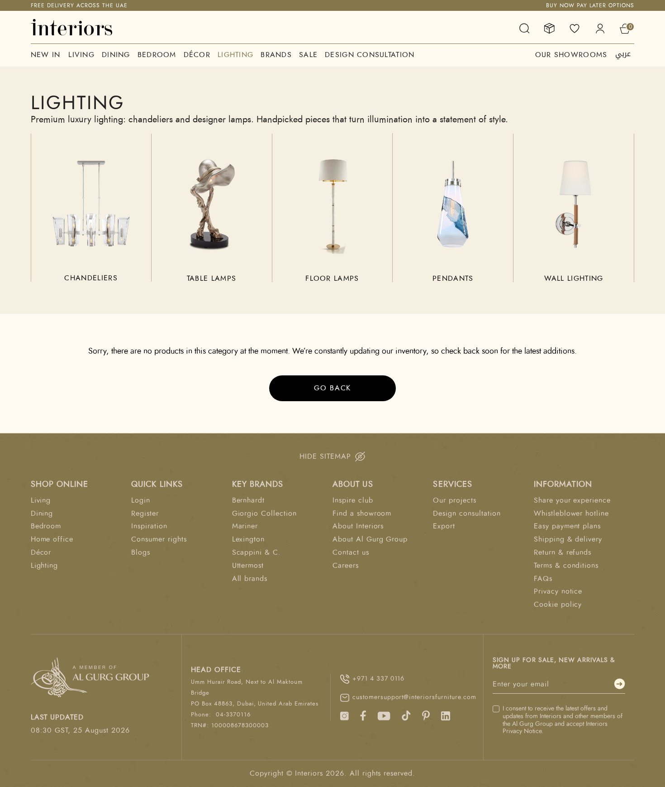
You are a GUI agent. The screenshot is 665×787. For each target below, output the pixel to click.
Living (81, 54)
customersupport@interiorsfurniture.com (413, 697)
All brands (250, 578)
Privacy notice (558, 591)
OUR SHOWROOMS (571, 54)
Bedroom (157, 54)
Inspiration (149, 526)
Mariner (245, 526)
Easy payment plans (567, 526)
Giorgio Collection (264, 513)
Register (145, 513)
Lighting (235, 54)
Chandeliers (91, 278)
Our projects (454, 500)
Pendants (453, 278)
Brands (276, 54)
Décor (197, 54)
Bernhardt (248, 500)
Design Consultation (369, 54)
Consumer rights (158, 539)
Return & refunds (562, 552)
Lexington (248, 539)
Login (140, 500)
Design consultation (466, 513)
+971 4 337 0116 (378, 679)
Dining (116, 54)
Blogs (140, 552)
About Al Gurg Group (370, 539)
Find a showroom (361, 513)
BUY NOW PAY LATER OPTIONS (590, 5)
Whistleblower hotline (571, 513)
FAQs (543, 578)
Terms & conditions (566, 565)
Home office (52, 539)
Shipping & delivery (568, 539)
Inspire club (352, 500)
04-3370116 (233, 715)
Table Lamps (212, 278)
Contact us (350, 552)
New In (46, 54)
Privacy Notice (522, 731)
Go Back (332, 388)
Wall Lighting (573, 278)
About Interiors (358, 526)
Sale (308, 54)
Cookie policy (558, 604)
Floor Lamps (332, 278)
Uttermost (248, 565)
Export (444, 526)
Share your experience (572, 500)
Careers (345, 565)
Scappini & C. (256, 552)
